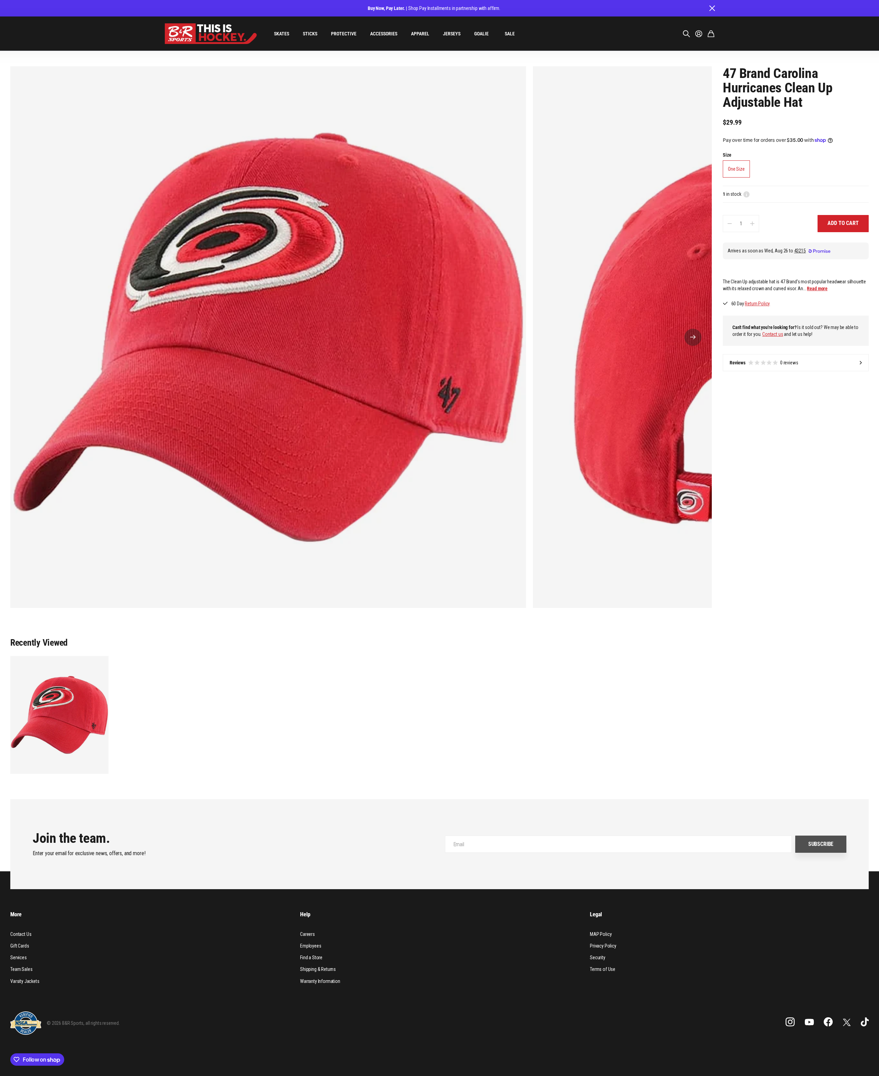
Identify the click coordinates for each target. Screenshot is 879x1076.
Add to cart (842, 223)
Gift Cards (19, 946)
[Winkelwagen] (711, 33)
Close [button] (711, 8)
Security (597, 957)
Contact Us (20, 934)
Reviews (764, 362)
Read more (817, 288)
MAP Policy (601, 934)
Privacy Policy (603, 946)
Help (305, 914)
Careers (307, 934)
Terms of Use (602, 969)
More (15, 914)
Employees (310, 946)
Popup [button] (746, 194)
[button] (692, 337)
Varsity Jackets (24, 981)
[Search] (686, 33)
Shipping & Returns (318, 969)
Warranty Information (320, 981)
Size (727, 155)
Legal (596, 914)
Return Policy (757, 304)
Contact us (772, 334)
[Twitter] (847, 1022)
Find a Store (311, 957)
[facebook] (828, 1022)
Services (18, 957)
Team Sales (21, 969)
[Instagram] (790, 1022)
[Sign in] (698, 33)
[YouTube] (809, 1022)
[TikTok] (865, 1022)
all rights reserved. (102, 1023)
